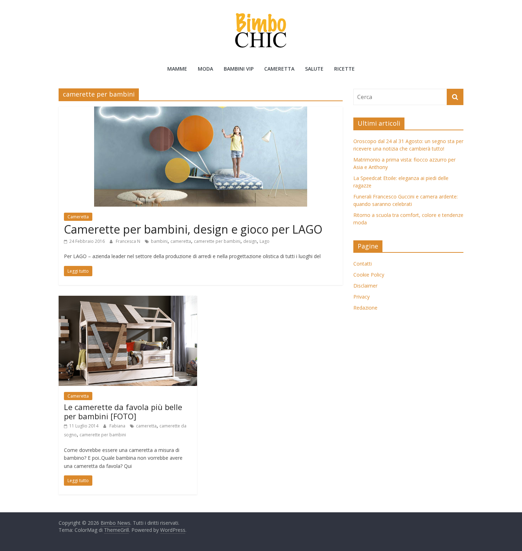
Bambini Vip (239, 68)
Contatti (362, 263)
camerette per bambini (217, 241)
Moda (205, 68)
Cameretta (279, 68)
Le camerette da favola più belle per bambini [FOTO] (123, 411)
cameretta (180, 241)
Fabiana (117, 426)
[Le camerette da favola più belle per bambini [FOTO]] (128, 300)
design (250, 241)
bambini (159, 241)
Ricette (344, 68)
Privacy (361, 296)
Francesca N (128, 241)
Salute (314, 68)
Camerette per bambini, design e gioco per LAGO (193, 229)
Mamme (177, 68)
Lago (265, 241)
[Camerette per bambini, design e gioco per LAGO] (200, 111)
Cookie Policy (368, 274)
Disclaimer (365, 285)
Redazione (365, 307)
